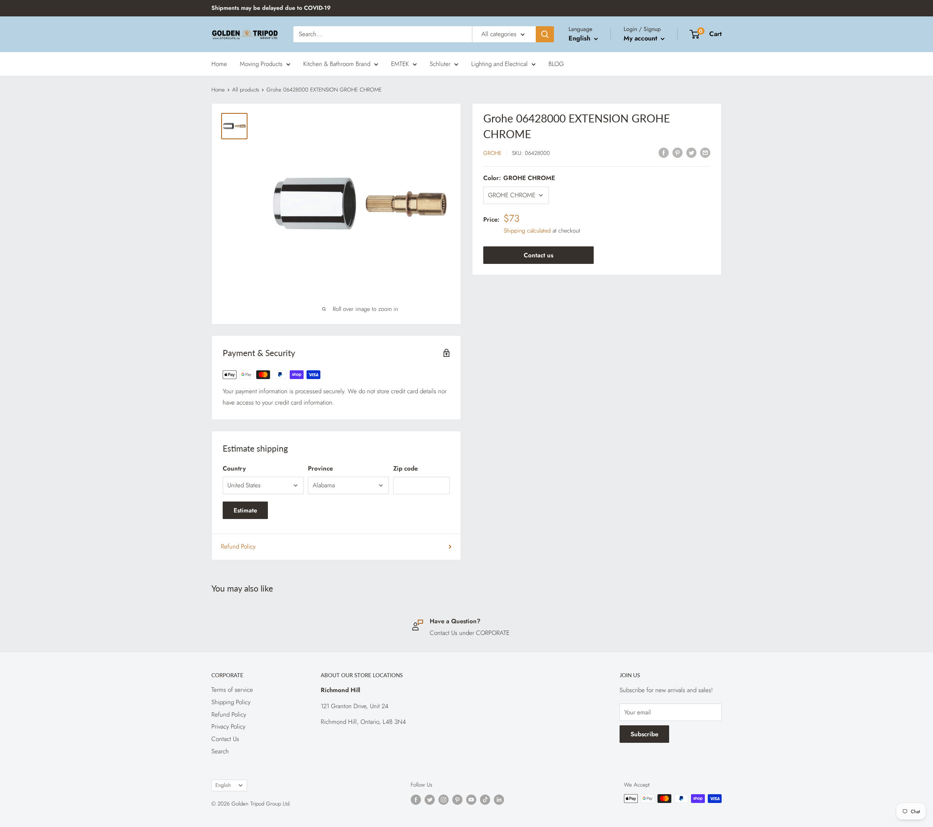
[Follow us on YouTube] (471, 799)
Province (320, 468)
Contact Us (225, 738)
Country (234, 468)
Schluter (440, 63)
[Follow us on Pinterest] (457, 799)
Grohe (492, 153)
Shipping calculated (527, 231)
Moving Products (261, 63)
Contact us (538, 255)
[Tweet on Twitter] (691, 152)
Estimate (245, 510)
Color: (519, 177)
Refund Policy (238, 546)
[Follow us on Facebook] (416, 799)
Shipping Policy (230, 702)
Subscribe (644, 734)
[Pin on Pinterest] (677, 152)
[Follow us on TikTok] (485, 799)
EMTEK (400, 63)
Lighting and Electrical (499, 63)
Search (220, 751)
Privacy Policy (228, 726)
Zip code (405, 468)
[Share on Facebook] (664, 152)
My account (641, 38)
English (223, 785)
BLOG (556, 63)
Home (219, 63)
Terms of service (232, 689)
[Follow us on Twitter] (430, 799)
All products (245, 90)
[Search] (545, 34)
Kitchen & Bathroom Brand (336, 63)
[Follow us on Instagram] (443, 799)
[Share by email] (705, 152)
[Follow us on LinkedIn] (499, 799)
